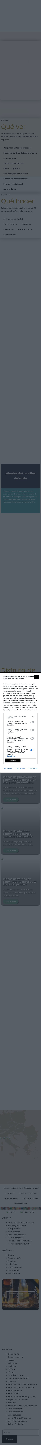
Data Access (20, 768)
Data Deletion (8, 768)
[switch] (32, 722)
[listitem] (20, 717)
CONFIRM (12, 760)
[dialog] (20, 722)
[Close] (36, 677)
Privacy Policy (33, 768)
